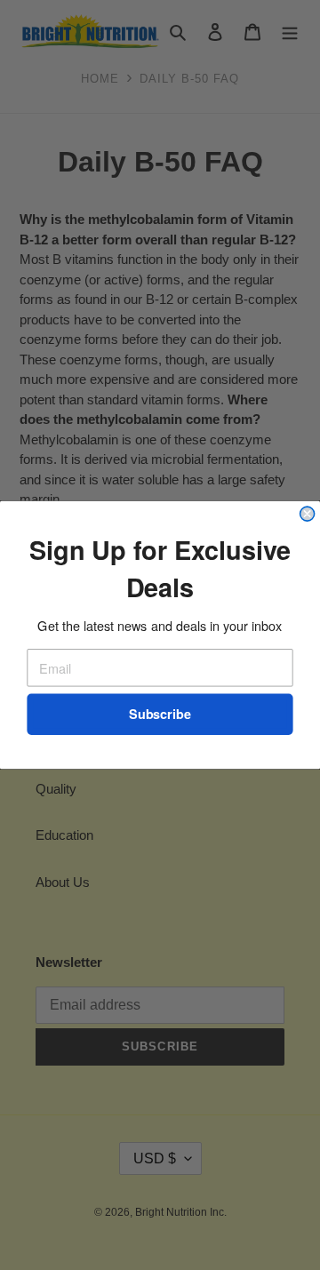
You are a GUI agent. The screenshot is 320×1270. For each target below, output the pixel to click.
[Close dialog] (307, 514)
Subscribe (160, 714)
